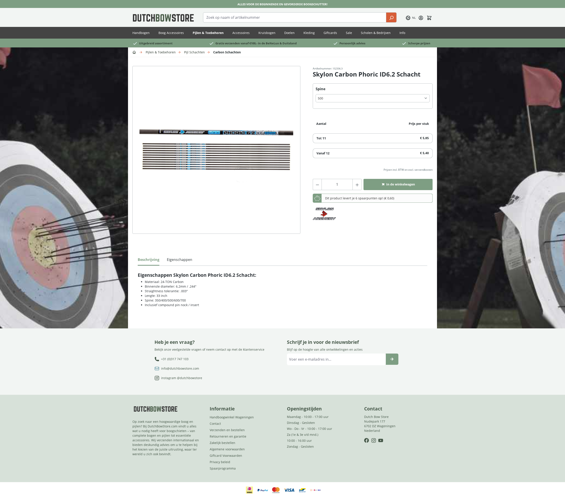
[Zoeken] (391, 17)
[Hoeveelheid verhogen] (357, 184)
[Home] (134, 52)
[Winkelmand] (429, 17)
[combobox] (294, 17)
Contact (215, 423)
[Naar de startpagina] (163, 17)
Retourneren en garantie (228, 436)
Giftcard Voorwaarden (226, 455)
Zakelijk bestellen (222, 443)
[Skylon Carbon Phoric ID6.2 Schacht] (216, 149)
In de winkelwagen (400, 184)
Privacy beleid (220, 462)
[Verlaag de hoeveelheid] (317, 184)
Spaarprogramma (223, 468)
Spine (320, 88)
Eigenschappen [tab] (179, 259)
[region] (218, 154)
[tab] (148, 261)
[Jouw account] (421, 17)
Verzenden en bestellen (227, 430)
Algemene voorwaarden (227, 449)
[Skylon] (324, 214)
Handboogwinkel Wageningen (232, 417)
